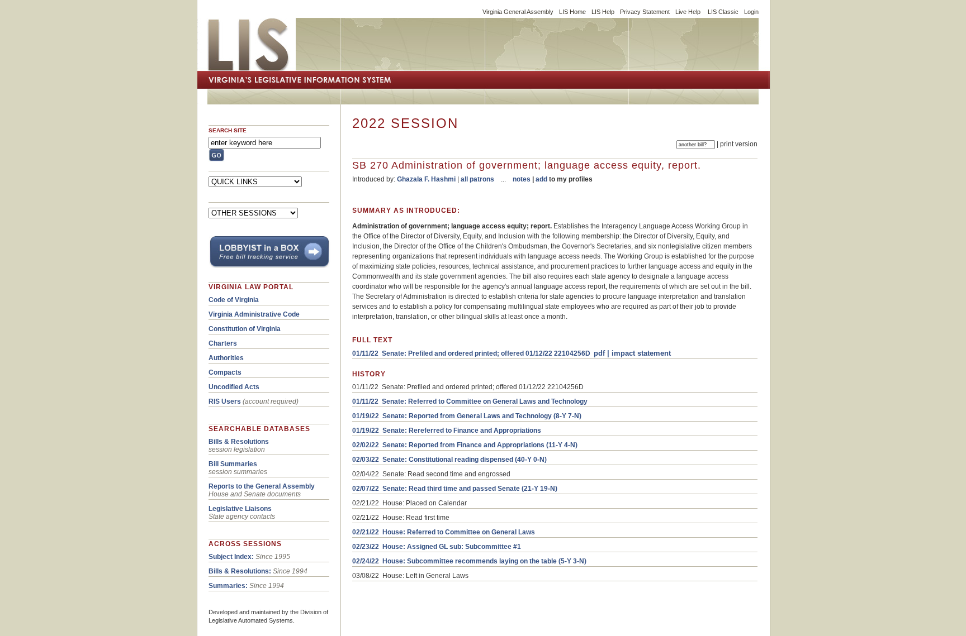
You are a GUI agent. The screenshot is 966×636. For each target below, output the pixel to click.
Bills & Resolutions (239, 442)
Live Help (687, 11)
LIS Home (572, 11)
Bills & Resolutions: (240, 571)
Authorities (226, 358)
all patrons (477, 179)
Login (751, 11)
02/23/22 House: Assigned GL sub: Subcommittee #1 (436, 547)
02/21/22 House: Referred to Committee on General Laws (443, 532)
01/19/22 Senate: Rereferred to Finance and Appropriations (446, 430)
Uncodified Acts (234, 387)
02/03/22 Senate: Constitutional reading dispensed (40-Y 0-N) (449, 459)
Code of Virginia (234, 300)
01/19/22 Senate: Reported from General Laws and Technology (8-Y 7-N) (466, 416)
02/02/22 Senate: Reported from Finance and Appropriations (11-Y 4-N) (464, 445)
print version (738, 144)
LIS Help (602, 11)
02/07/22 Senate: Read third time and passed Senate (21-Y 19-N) (454, 488)
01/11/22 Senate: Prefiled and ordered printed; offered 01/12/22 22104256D (471, 353)
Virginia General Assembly (517, 11)
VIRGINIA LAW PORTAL (251, 287)
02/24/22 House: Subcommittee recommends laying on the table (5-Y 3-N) (469, 561)
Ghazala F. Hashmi (426, 179)
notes (522, 179)
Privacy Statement (645, 11)
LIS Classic (723, 11)
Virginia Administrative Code (254, 314)
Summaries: (228, 586)
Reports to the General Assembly (262, 486)
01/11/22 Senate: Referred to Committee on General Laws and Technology (470, 401)
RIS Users (225, 401)
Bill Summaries (233, 464)
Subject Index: (231, 557)
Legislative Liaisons (240, 509)
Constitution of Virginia (245, 329)
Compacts (225, 372)
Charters (223, 343)
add (541, 179)
